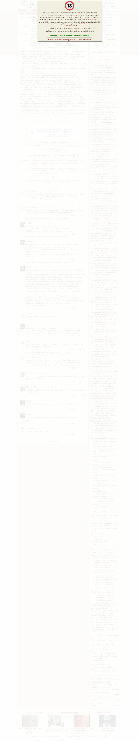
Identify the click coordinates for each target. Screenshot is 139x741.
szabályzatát (66, 28)
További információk (85, 24)
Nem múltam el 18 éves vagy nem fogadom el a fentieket (69, 40)
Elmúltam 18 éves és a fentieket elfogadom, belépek (69, 35)
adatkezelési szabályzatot (82, 28)
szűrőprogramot (93, 19)
